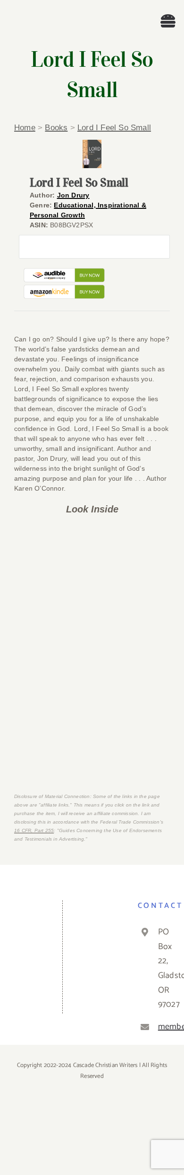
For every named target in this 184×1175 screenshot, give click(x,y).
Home (24, 127)
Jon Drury (73, 195)
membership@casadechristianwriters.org (160, 1027)
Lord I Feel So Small (114, 127)
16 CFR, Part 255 (34, 830)
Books (56, 127)
